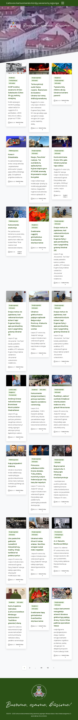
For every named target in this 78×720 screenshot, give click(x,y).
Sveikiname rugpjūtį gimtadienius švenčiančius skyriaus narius (37, 237)
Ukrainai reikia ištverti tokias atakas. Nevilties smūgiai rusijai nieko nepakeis (38, 544)
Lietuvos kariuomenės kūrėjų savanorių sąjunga (32, 3)
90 (48, 668)
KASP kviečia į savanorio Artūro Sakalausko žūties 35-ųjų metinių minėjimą (15, 92)
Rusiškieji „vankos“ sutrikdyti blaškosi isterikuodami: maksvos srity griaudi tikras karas (62, 402)
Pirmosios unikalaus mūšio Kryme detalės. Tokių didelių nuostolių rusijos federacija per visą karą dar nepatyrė (38, 473)
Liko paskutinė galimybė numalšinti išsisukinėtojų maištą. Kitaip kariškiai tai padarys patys (14, 547)
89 (41, 668)
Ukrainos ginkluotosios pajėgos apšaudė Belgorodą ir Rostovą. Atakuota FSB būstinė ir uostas (39, 320)
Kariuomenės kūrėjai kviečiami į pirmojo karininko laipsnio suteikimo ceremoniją (38, 399)
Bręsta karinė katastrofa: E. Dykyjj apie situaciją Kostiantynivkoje (61, 472)
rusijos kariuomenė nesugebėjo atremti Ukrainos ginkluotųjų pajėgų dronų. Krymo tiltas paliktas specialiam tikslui (62, 617)
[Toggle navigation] (63, 3)
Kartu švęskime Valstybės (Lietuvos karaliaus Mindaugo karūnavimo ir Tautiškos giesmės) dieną (16, 614)
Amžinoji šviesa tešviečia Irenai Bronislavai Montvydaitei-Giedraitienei (14, 404)
